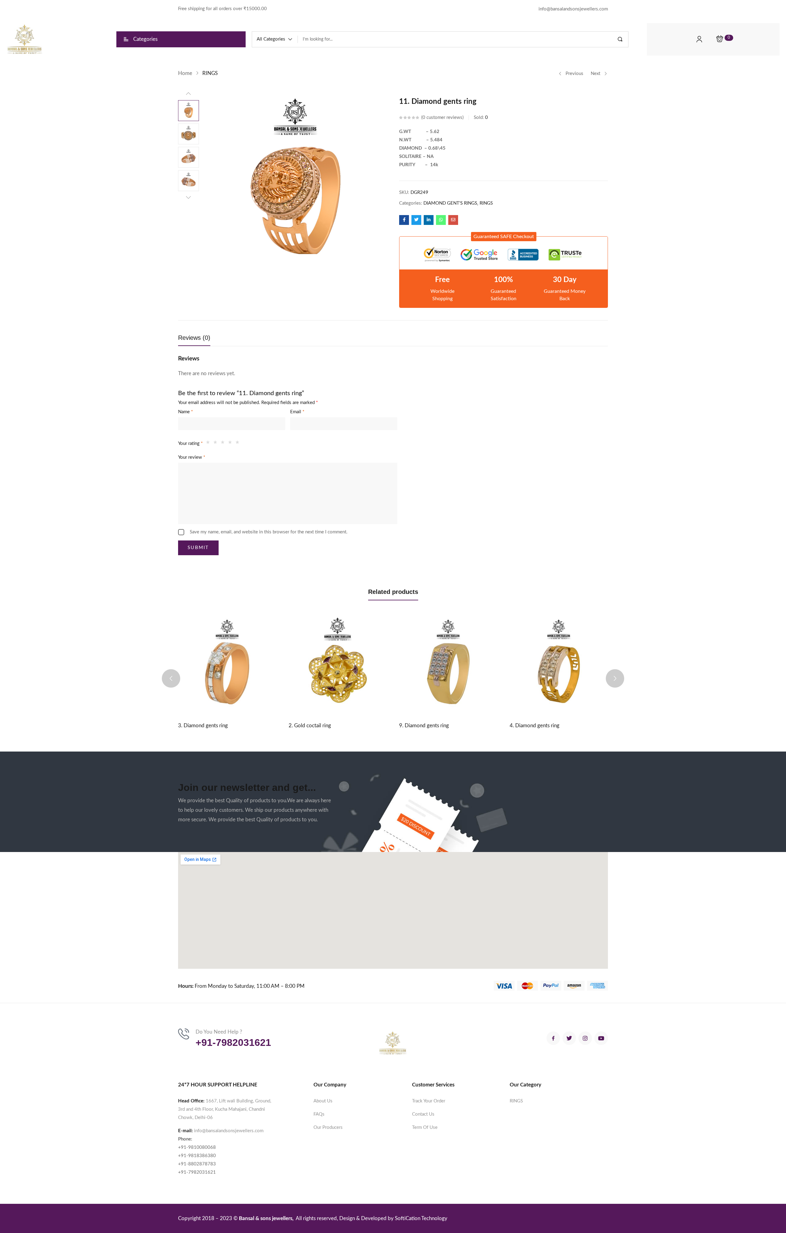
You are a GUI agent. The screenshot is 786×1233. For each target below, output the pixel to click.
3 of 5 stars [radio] (224, 443)
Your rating (190, 443)
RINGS (210, 73)
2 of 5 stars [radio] (216, 443)
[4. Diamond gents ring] (559, 664)
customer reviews (442, 117)
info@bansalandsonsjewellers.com (228, 1131)
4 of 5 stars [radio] (231, 443)
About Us (323, 1101)
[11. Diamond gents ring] (404, 220)
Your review (191, 457)
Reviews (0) (194, 337)
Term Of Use (425, 1127)
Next (595, 73)
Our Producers (328, 1127)
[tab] (200, 339)
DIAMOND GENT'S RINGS (450, 203)
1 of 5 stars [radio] (209, 443)
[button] (275, 39)
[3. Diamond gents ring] (227, 664)
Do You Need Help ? (219, 1032)
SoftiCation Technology (421, 1218)
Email (297, 412)
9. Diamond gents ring (424, 725)
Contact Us (423, 1114)
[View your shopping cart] (720, 39)
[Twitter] (569, 1038)
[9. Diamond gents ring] (448, 664)
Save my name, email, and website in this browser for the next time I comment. (269, 532)
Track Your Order (428, 1101)
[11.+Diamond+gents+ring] (416, 220)
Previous (574, 73)
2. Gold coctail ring (310, 725)
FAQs (319, 1114)
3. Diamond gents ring (203, 725)
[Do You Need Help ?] (183, 1033)
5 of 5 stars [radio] (239, 443)
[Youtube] (601, 1038)
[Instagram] (585, 1038)
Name (185, 412)
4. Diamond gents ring (534, 725)
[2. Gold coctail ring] (338, 664)
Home (185, 73)
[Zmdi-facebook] (553, 1038)
